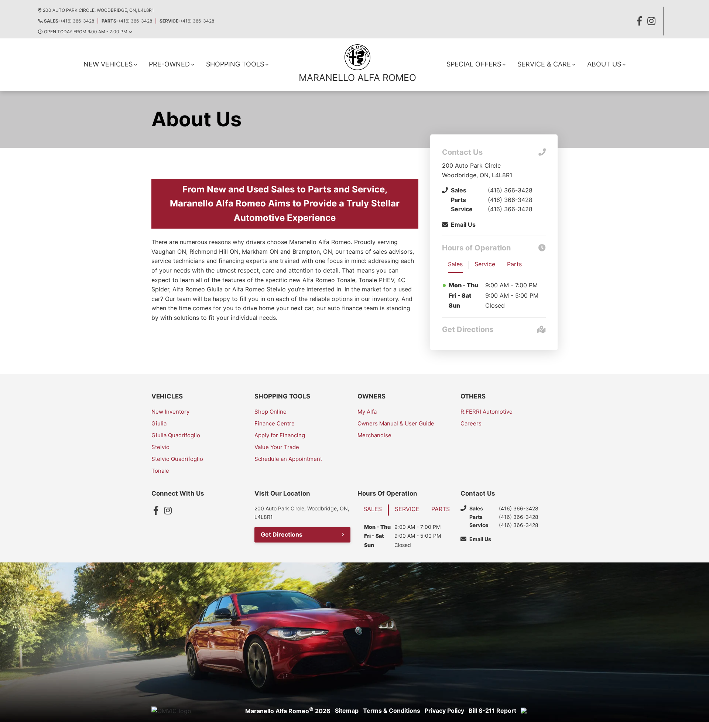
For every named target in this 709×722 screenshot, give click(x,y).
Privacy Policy (444, 710)
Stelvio (160, 447)
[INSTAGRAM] (651, 21)
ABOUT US (604, 64)
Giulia (159, 423)
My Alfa (367, 411)
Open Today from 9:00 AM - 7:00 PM (85, 31)
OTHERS (473, 396)
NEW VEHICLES (108, 64)
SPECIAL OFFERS (473, 64)
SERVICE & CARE (544, 64)
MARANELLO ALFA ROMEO (357, 77)
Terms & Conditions (391, 710)
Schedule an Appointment (288, 458)
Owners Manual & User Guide (395, 423)
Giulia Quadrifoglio (175, 435)
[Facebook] (155, 510)
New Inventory (170, 411)
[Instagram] (167, 510)
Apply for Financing (279, 435)
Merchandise (374, 435)
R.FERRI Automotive (486, 411)
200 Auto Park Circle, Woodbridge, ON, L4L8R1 (98, 10)
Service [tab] (485, 264)
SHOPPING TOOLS (235, 64)
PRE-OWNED (169, 64)
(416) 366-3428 (69, 21)
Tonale (160, 470)
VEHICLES (167, 396)
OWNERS (371, 396)
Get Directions (281, 534)
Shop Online (270, 411)
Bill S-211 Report (492, 710)
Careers (471, 423)
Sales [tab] (455, 264)
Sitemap (347, 710)
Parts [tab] (514, 264)
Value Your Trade (276, 447)
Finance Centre (274, 423)
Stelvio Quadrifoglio (177, 458)
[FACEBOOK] (639, 21)
